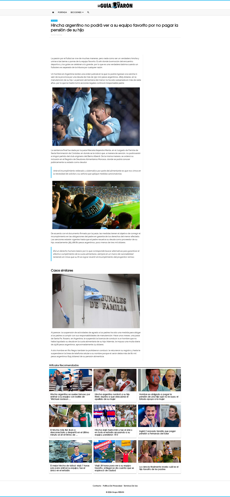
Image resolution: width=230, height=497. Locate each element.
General (54, 20)
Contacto (97, 486)
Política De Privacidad (112, 486)
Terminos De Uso (131, 486)
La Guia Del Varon (115, 5)
